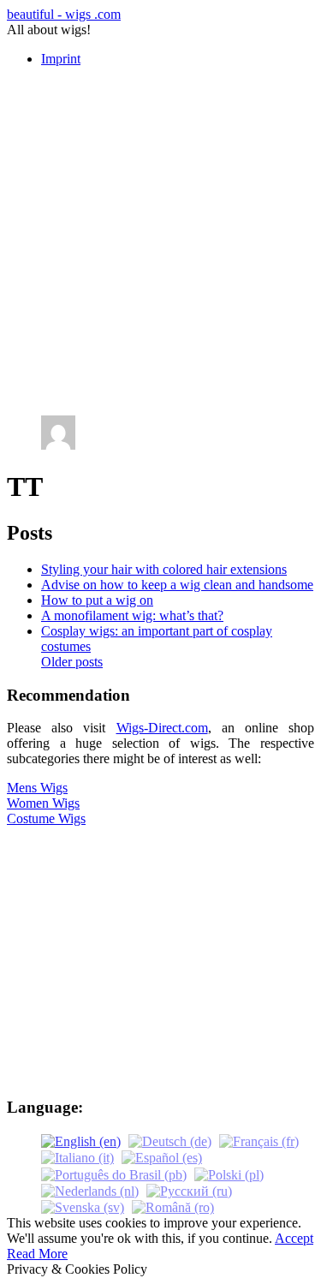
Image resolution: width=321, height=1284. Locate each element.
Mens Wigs (37, 787)
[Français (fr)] (259, 1140)
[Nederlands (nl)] (90, 1190)
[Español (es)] (162, 1157)
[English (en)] (81, 1140)
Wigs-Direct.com (162, 727)
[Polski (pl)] (229, 1173)
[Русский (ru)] (189, 1190)
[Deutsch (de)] (169, 1140)
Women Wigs (43, 803)
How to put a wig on (97, 600)
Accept (294, 1238)
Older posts (72, 661)
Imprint (60, 58)
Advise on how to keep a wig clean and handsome (177, 584)
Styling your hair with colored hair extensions (164, 569)
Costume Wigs (46, 818)
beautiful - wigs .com (64, 14)
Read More (37, 1253)
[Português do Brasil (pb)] (114, 1173)
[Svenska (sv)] (82, 1206)
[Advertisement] (160, 241)
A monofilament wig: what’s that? (132, 615)
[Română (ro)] (173, 1206)
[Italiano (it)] (77, 1157)
